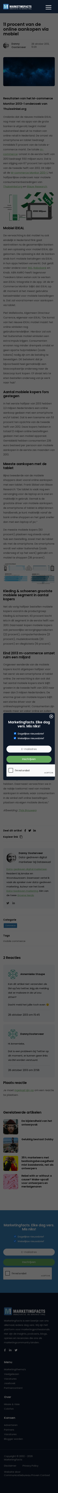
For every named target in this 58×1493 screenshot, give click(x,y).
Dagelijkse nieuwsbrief (31, 733)
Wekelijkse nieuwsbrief (31, 738)
